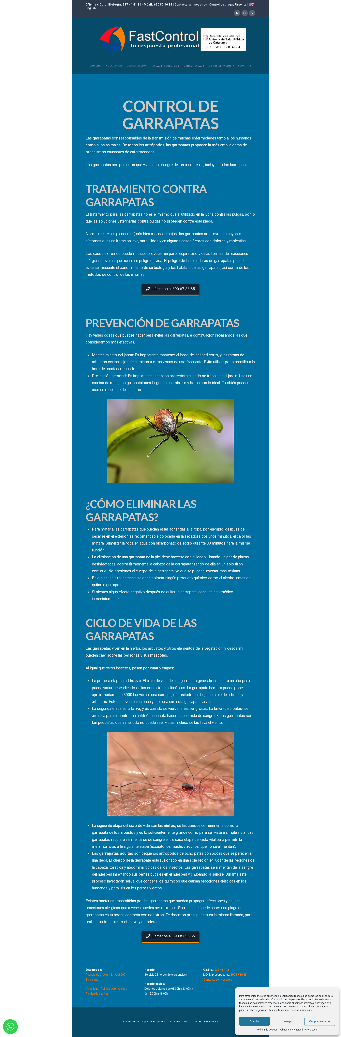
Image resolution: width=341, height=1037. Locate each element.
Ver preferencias (320, 1021)
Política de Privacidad (291, 1029)
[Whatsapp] (252, 13)
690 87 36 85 (163, 4)
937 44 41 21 (132, 4)
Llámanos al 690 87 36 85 (173, 288)
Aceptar (254, 1021)
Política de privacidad (114, 988)
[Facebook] (237, 13)
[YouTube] (245, 13)
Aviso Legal (311, 1029)
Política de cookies (267, 1029)
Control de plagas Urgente (228, 4)
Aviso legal (92, 988)
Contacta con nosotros (191, 4)
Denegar (287, 1021)
